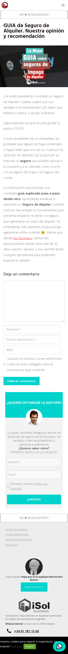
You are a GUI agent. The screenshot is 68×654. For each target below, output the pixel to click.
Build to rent (11, 544)
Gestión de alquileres (16, 529)
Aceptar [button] (30, 646)
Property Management (16, 534)
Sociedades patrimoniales (18, 539)
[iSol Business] (5, 5)
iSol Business (22, 238)
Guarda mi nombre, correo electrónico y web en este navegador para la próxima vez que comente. (34, 364)
